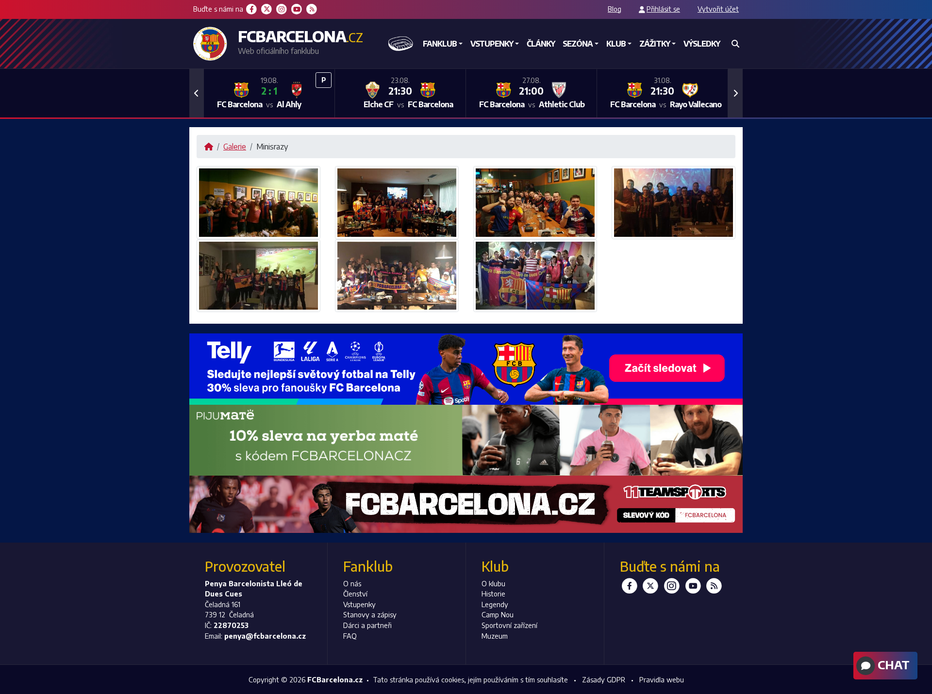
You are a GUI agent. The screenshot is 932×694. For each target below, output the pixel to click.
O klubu (493, 583)
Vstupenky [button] (491, 44)
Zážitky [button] (654, 44)
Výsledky (701, 44)
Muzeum (495, 635)
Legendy (495, 604)
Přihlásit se (663, 8)
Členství (355, 593)
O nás (352, 583)
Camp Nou (498, 614)
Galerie (234, 146)
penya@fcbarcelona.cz (265, 635)
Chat (892, 664)
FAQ (350, 635)
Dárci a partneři (367, 625)
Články (541, 44)
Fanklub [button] (440, 44)
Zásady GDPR (603, 679)
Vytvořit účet (718, 8)
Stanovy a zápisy (370, 614)
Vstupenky (359, 604)
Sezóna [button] (578, 44)
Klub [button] (616, 44)
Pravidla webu (661, 679)
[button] (196, 93)
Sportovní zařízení (509, 625)
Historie (493, 593)
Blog (614, 8)
